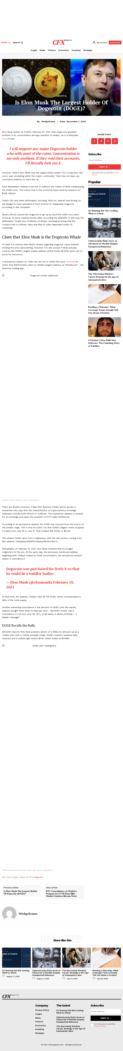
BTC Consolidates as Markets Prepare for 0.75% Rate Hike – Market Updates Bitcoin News (61, 893)
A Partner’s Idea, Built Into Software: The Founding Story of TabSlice (103, 343)
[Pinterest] (108, 141)
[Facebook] (94, 141)
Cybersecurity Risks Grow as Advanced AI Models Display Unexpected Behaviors (103, 243)
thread (71, 261)
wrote (5, 138)
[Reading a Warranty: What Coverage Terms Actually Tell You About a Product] (104, 294)
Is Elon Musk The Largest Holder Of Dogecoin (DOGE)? (20, 892)
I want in (103, 167)
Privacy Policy (99, 1026)
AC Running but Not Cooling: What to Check (103, 212)
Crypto (62, 96)
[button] (18, 42)
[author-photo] (4, 976)
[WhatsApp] (115, 141)
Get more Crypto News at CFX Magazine (22, 877)
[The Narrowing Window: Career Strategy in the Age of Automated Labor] (104, 261)
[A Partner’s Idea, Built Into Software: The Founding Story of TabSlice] (104, 327)
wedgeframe (48, 121)
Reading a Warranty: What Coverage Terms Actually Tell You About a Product (103, 310)
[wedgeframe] (9, 914)
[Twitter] (101, 141)
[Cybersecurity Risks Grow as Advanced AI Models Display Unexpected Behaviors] (104, 228)
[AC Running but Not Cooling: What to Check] (104, 197)
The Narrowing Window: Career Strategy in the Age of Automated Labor (103, 276)
